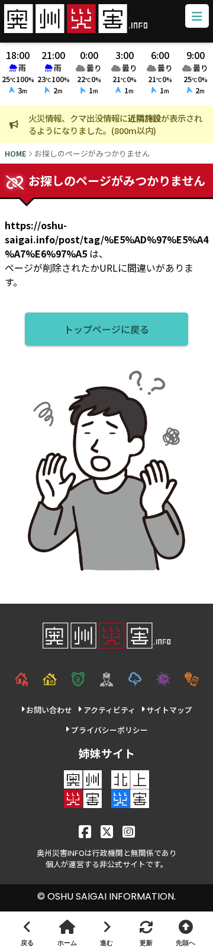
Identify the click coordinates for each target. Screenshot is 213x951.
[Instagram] (128, 830)
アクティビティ (109, 709)
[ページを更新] (146, 931)
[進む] (107, 931)
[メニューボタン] (197, 16)
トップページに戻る (106, 329)
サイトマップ (169, 709)
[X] (107, 830)
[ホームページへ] (67, 931)
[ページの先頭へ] (185, 931)
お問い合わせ (49, 709)
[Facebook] (85, 830)
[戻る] (27, 931)
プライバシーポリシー (109, 729)
